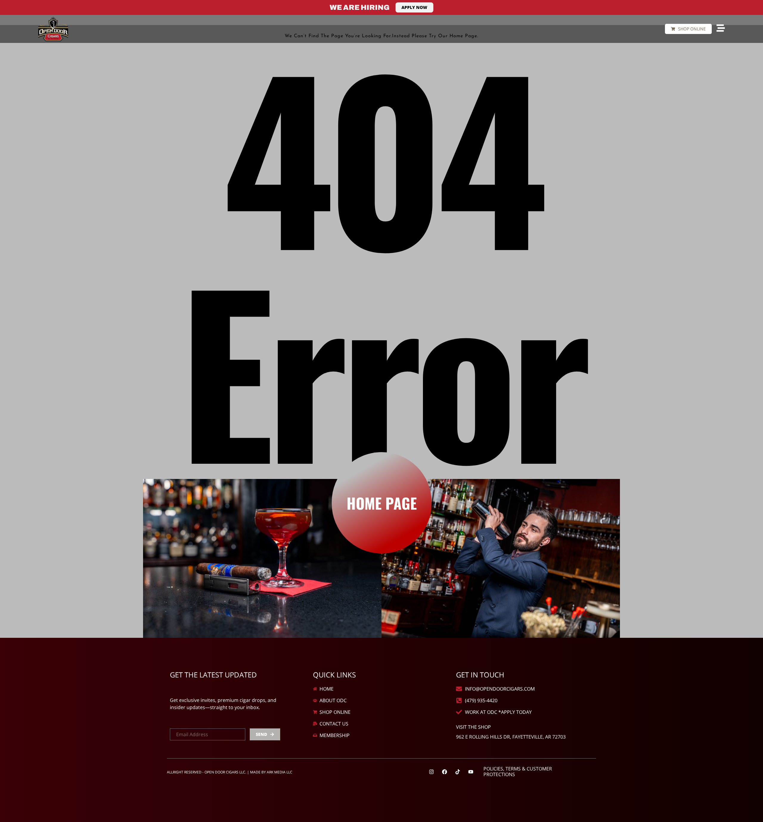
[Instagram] (432, 772)
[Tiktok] (458, 772)
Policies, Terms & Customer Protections (517, 771)
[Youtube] (471, 772)
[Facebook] (445, 772)
